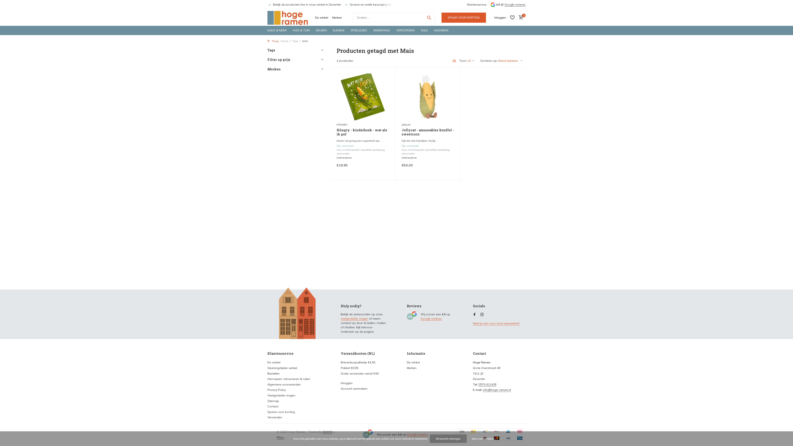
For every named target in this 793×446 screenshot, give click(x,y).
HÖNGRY (342, 124)
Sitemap (273, 401)
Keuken (321, 30)
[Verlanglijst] (512, 17)
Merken (337, 17)
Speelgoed (359, 30)
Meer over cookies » (483, 438)
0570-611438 (487, 384)
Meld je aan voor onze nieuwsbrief (496, 323)
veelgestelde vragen (354, 318)
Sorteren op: (488, 61)
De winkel (321, 17)
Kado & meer (277, 30)
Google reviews (515, 4)
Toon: (463, 61)
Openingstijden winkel (282, 368)
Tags (295, 41)
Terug (275, 41)
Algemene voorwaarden (284, 384)
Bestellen (273, 373)
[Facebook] (474, 314)
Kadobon (441, 30)
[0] (520, 17)
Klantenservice (477, 4)
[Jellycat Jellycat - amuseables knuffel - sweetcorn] (428, 97)
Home (284, 41)
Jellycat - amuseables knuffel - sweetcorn (428, 132)
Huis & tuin (301, 30)
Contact (272, 406)
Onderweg (381, 30)
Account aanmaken (354, 388)
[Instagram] (482, 314)
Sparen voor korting (281, 412)
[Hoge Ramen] (288, 17)
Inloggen (347, 383)
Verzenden (274, 417)
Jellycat (406, 124)
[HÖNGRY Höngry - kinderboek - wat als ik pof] (363, 97)
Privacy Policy (276, 390)
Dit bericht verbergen (448, 438)
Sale (424, 30)
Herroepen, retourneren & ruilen (288, 379)
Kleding (338, 30)
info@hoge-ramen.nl (497, 390)
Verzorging (405, 30)
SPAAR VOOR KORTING (464, 17)
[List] (454, 61)
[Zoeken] (429, 17)
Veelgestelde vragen (281, 395)
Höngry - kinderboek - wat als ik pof (362, 132)
